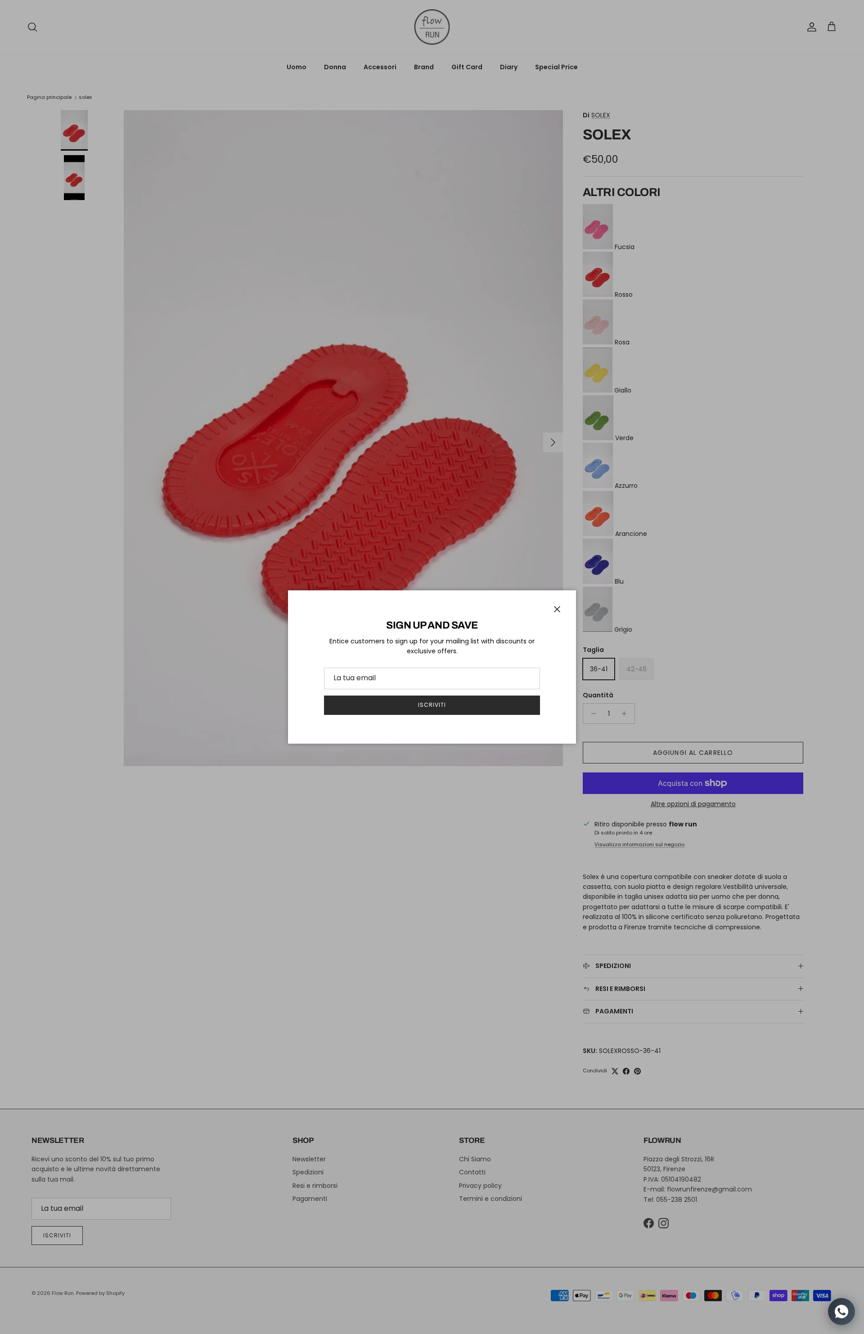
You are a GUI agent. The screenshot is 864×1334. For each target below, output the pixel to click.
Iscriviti (432, 705)
